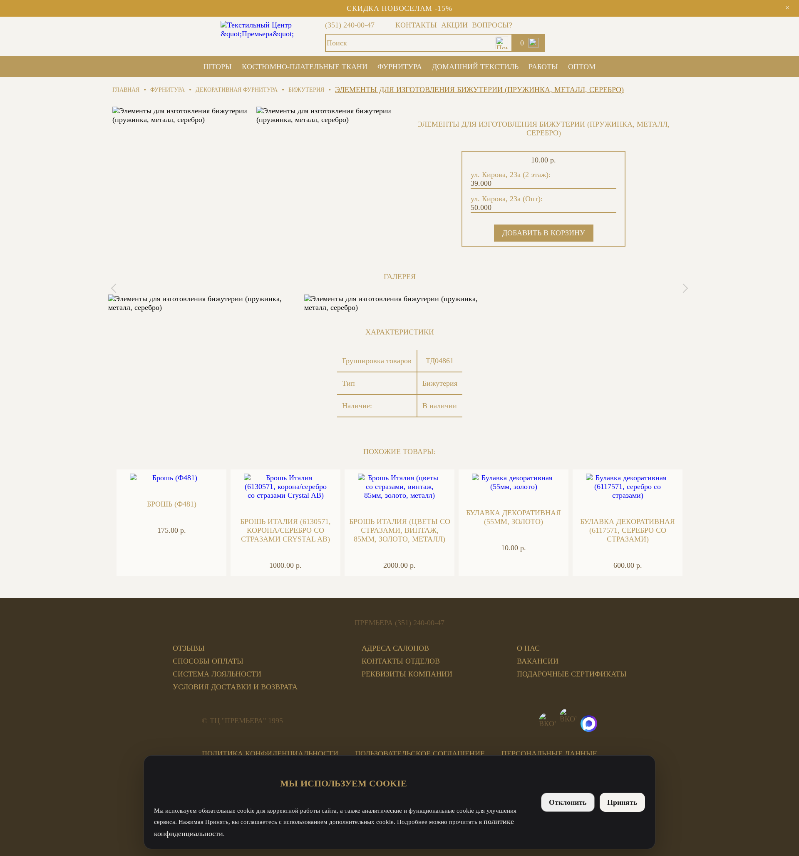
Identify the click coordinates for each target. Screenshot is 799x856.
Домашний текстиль (475, 66)
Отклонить (568, 802)
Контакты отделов (401, 661)
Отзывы (189, 648)
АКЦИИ (454, 25)
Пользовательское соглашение (420, 753)
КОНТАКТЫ (416, 25)
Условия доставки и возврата (235, 687)
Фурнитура (399, 66)
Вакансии (537, 661)
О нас (528, 648)
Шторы (217, 66)
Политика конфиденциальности (270, 753)
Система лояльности (217, 674)
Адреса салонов (395, 648)
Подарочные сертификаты (572, 674)
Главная (125, 90)
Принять (622, 802)
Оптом (582, 66)
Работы (543, 66)
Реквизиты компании (407, 674)
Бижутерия (306, 90)
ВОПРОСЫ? (492, 25)
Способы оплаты (208, 661)
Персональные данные (549, 753)
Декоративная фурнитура (237, 90)
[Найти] (502, 43)
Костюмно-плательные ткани (304, 66)
